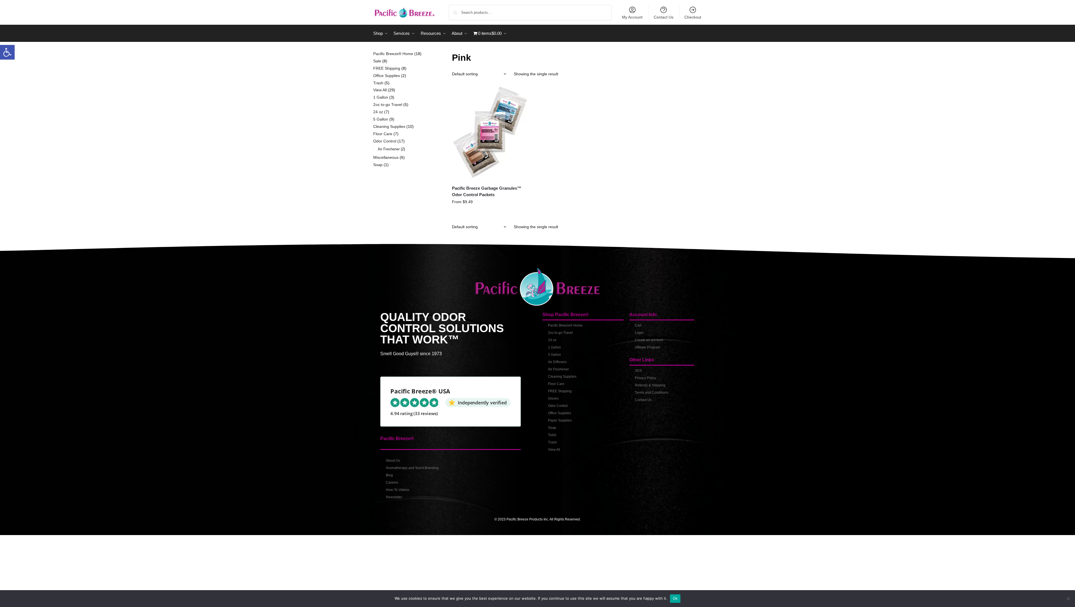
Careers (392, 482)
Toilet (552, 435)
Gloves (553, 398)
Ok (675, 598)
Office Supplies (559, 413)
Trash (552, 442)
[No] (1068, 598)
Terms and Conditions (651, 393)
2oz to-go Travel (560, 333)
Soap (552, 428)
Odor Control (558, 406)
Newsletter (394, 497)
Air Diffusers (557, 362)
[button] (7, 52)
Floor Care (556, 384)
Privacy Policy (645, 378)
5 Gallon (554, 355)
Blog (389, 475)
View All (554, 450)
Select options (491, 214)
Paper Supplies (560, 420)
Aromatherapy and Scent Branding (412, 468)
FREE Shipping (560, 391)
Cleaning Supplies (562, 377)
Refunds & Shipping (650, 385)
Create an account (649, 340)
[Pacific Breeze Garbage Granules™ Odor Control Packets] (490, 132)
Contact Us (663, 17)
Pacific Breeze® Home (565, 325)
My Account (632, 17)
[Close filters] (430, 54)
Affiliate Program (647, 347)
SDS (638, 371)
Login (639, 333)
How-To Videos (397, 490)
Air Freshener (558, 369)
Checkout (692, 17)
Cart (638, 325)
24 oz (552, 340)
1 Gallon (554, 347)
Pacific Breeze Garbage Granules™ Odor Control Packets (486, 191)
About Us (393, 461)
